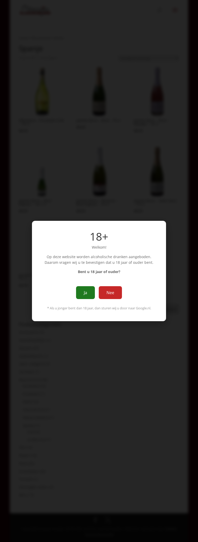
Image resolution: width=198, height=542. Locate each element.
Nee (110, 292)
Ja (85, 292)
